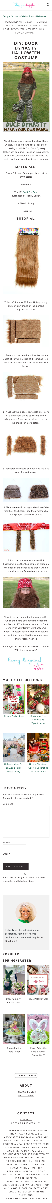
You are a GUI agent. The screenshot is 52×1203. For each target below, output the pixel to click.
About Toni (26, 1095)
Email (6, 853)
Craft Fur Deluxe (31, 192)
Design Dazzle (10, 16)
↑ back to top (26, 1075)
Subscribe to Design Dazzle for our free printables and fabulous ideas (24, 879)
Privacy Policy (26, 1092)
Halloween (41, 16)
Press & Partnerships (26, 1123)
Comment (9, 803)
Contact (26, 1120)
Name (7, 842)
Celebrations (27, 16)
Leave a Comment (26, 33)
